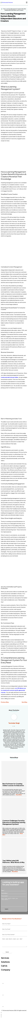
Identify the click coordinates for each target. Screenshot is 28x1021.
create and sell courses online (9, 377)
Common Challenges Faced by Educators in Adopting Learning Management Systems (12, 799)
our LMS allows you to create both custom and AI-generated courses (13, 690)
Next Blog (24, 702)
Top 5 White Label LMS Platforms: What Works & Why (13, 839)
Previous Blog (5, 702)
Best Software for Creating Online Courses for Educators (13, 762)
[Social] (14, 1014)
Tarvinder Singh (14, 723)
